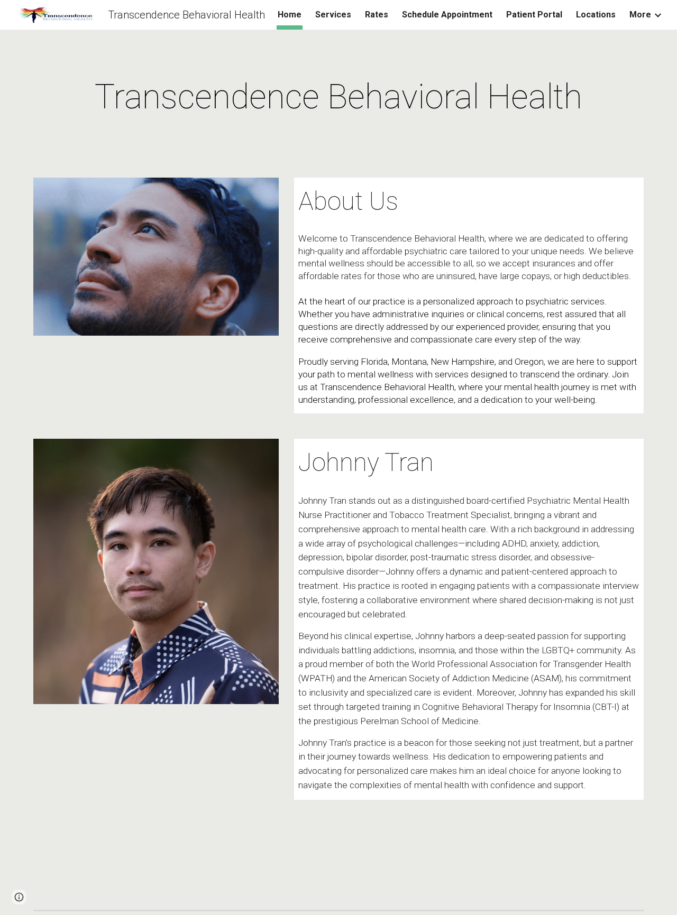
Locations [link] (596, 15)
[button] (19, 897)
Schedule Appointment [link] (447, 15)
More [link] (640, 15)
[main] (338, 97)
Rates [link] (376, 15)
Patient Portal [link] (534, 15)
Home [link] (289, 15)
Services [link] (333, 15)
